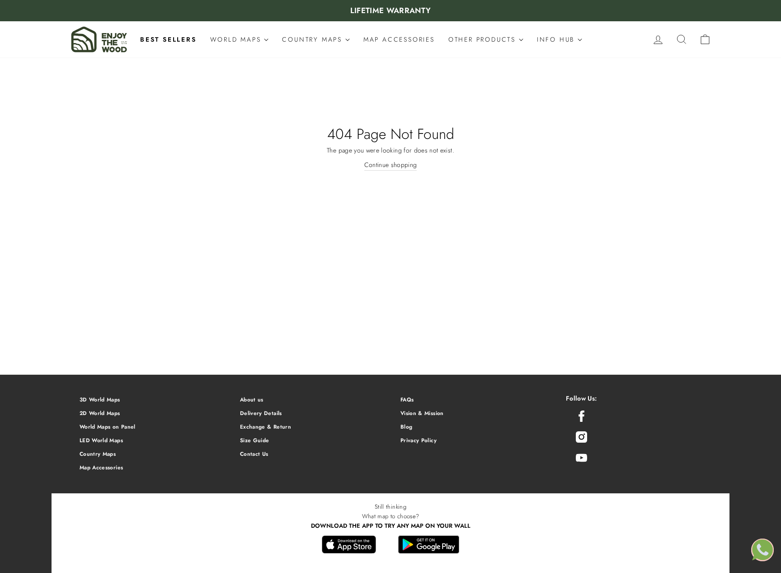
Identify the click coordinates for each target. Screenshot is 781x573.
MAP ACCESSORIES (399, 39)
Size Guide (254, 440)
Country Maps (98, 454)
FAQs (407, 399)
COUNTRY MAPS (313, 39)
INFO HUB (557, 39)
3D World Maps (100, 399)
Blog (406, 426)
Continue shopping (390, 164)
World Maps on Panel (108, 426)
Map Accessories (101, 467)
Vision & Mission (422, 413)
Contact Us (254, 454)
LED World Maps (101, 440)
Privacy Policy (418, 440)
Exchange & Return (265, 426)
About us (251, 399)
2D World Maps (100, 413)
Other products (483, 39)
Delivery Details (261, 413)
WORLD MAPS (237, 39)
